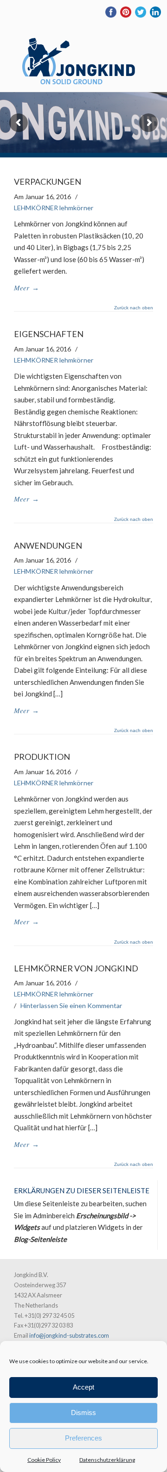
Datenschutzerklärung (107, 1459)
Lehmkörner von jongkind (76, 968)
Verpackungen (47, 181)
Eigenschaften (49, 334)
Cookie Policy (44, 1459)
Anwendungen (48, 545)
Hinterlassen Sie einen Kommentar (71, 1005)
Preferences (83, 1438)
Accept (83, 1387)
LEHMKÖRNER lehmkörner (54, 208)
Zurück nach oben (133, 308)
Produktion (42, 757)
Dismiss (83, 1412)
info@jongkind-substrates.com (69, 1335)
